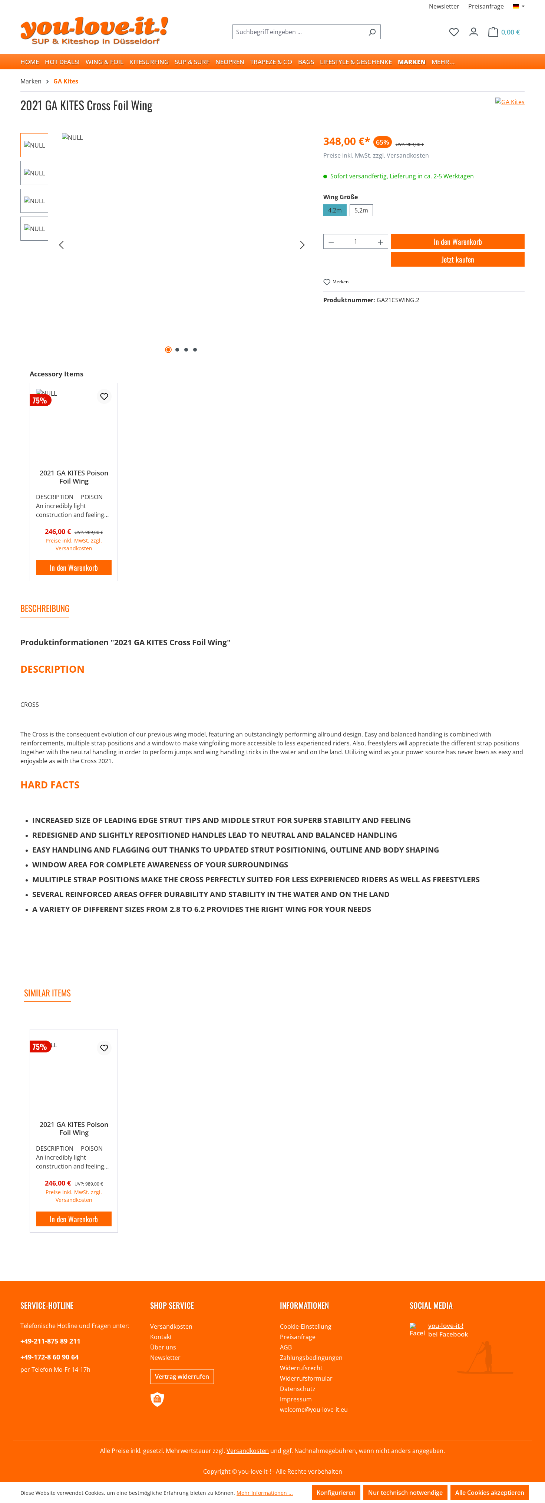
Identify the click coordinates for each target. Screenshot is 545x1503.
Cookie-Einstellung (305, 1326)
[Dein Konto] (473, 30)
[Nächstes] (302, 245)
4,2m (335, 210)
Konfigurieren (336, 1493)
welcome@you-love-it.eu (314, 1409)
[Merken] (104, 396)
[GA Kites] (510, 108)
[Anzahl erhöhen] (381, 241)
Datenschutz (298, 1389)
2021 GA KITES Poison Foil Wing (74, 477)
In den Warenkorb (458, 241)
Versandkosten (171, 1326)
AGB (286, 1347)
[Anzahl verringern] (331, 241)
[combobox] (298, 31)
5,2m (361, 210)
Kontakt (161, 1337)
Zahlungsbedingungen (311, 1358)
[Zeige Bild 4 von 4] (195, 350)
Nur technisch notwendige (405, 1493)
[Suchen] (372, 31)
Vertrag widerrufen (182, 1376)
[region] (164, 244)
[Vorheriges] (61, 245)
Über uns (163, 1347)
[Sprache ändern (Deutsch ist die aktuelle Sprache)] (519, 6)
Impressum (296, 1399)
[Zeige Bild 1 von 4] (168, 350)
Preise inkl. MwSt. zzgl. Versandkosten (376, 155)
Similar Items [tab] (47, 992)
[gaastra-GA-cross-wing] (182, 244)
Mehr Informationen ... (265, 1492)
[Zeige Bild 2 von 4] (177, 350)
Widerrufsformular (306, 1378)
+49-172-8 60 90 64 (49, 1356)
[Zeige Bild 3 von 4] (186, 350)
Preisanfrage (486, 6)
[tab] (44, 608)
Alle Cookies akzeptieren (489, 1493)
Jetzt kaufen (458, 259)
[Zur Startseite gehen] (94, 30)
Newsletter (444, 6)
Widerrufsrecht (301, 1368)
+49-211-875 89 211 (50, 1340)
